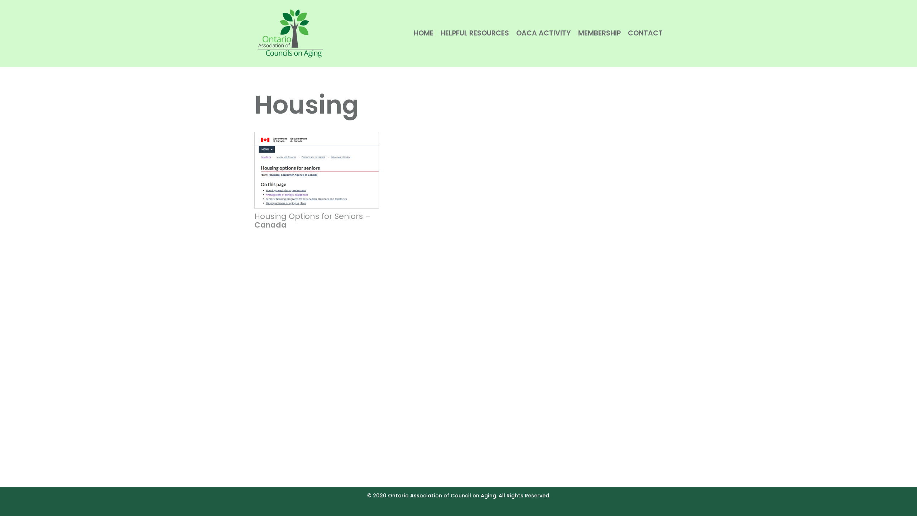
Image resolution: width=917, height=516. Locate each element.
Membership (599, 33)
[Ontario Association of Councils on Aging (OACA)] (290, 33)
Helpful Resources (475, 33)
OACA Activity (543, 33)
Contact (645, 33)
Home (423, 33)
